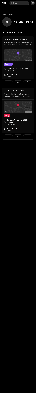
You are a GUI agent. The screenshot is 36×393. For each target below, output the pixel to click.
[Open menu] (33, 3)
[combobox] (20, 3)
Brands (10, 15)
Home (4, 15)
